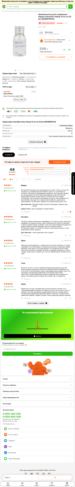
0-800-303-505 (12, 413)
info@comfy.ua (10, 424)
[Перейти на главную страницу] (3, 11)
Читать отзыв (18, 99)
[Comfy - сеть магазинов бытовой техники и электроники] (4, 6)
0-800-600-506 (12, 416)
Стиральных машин (66, 125)
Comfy (5, 379)
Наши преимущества (11, 397)
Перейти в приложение (73, 184)
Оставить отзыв (60, 162)
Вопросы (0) (23, 155)
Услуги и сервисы (9, 385)
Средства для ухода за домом (31, 11)
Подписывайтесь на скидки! (13, 343)
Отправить (37, 354)
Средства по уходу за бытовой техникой (53, 11)
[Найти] (70, 6)
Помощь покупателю (11, 391)
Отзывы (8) (8, 155)
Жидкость (69, 128)
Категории (7, 404)
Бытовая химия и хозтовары (13, 11)
